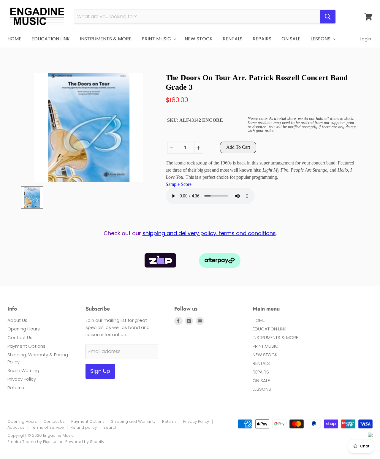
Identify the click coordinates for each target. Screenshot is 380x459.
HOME (14, 38)
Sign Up (100, 371)
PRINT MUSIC (157, 38)
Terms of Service (47, 427)
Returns (15, 387)
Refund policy (83, 427)
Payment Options (26, 346)
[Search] (327, 16)
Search (110, 427)
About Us (17, 320)
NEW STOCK (199, 38)
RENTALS (233, 38)
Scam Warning (23, 370)
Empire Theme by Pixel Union (35, 441)
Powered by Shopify (84, 441)
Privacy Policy (21, 379)
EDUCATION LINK (50, 38)
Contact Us (19, 337)
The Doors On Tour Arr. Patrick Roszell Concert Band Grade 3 (257, 82)
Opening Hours (23, 329)
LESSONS (321, 38)
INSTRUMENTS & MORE (106, 38)
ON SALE (290, 38)
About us (15, 427)
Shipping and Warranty (133, 421)
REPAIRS (262, 38)
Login (365, 39)
